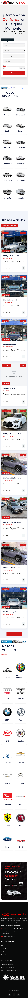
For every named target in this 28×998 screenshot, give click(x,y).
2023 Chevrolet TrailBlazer (12, 522)
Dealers (3, 952)
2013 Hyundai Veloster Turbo (12, 434)
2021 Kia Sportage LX (10, 612)
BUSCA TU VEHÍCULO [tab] (7, 40)
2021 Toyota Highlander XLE (12, 478)
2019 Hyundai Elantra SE (11, 256)
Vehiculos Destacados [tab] (10, 225)
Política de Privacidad (7, 964)
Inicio (2, 945)
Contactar (4, 955)
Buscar (15, 73)
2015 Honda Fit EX (9, 388)
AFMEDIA (16, 991)
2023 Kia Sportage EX (10, 300)
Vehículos (3, 948)
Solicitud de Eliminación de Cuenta (10, 970)
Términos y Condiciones (7, 967)
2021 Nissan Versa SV (10, 344)
